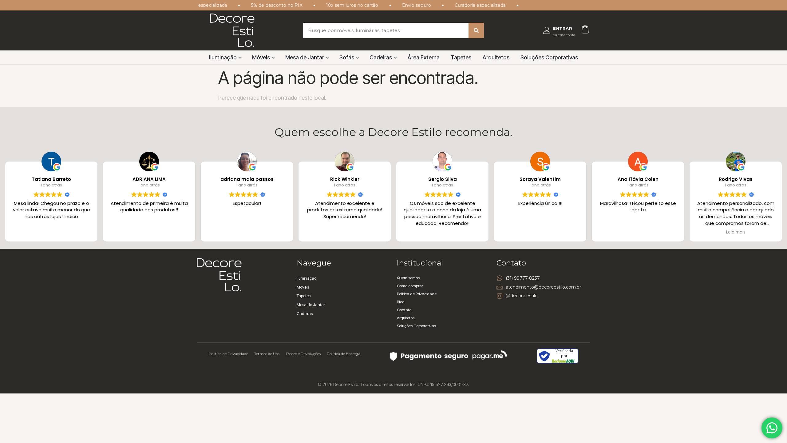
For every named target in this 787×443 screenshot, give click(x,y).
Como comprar (410, 285)
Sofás (346, 57)
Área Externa (423, 57)
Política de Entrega (343, 353)
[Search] (476, 30)
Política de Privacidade (228, 353)
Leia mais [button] (735, 232)
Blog (401, 301)
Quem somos (408, 277)
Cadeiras (381, 57)
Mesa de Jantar (304, 57)
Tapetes (461, 57)
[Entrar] (547, 30)
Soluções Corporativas (549, 57)
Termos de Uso (266, 353)
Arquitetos (495, 57)
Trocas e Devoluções (303, 353)
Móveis (261, 57)
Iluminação (223, 57)
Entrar (562, 28)
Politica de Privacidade (417, 293)
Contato (404, 309)
